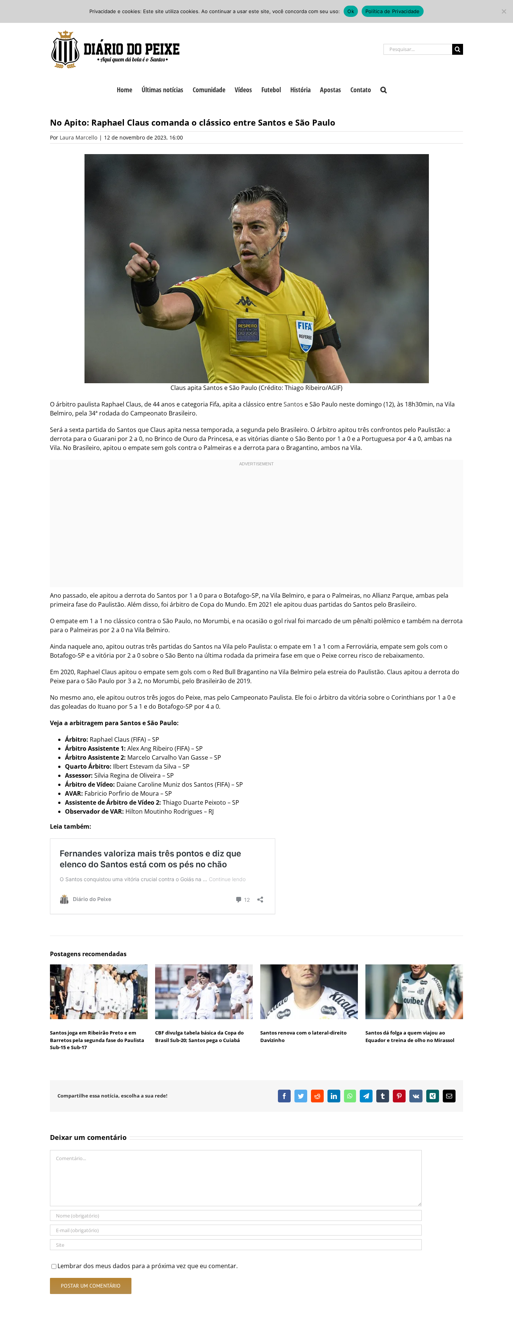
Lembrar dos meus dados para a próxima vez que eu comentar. (147, 1266)
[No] (503, 11)
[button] (383, 88)
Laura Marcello (78, 137)
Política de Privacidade (392, 11)
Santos (293, 404)
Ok (350, 11)
